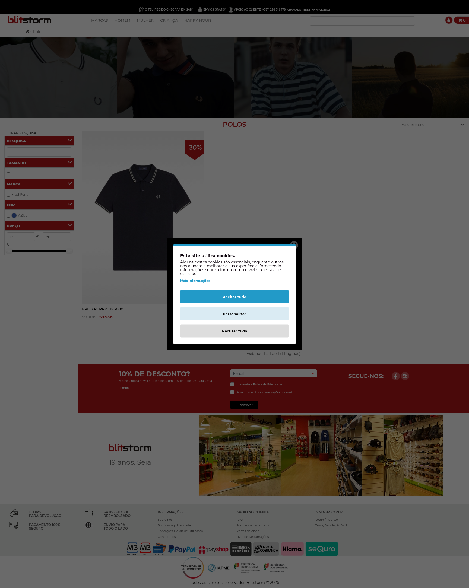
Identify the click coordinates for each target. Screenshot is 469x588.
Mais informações (195, 280)
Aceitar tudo (234, 296)
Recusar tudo (234, 331)
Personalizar (234, 314)
